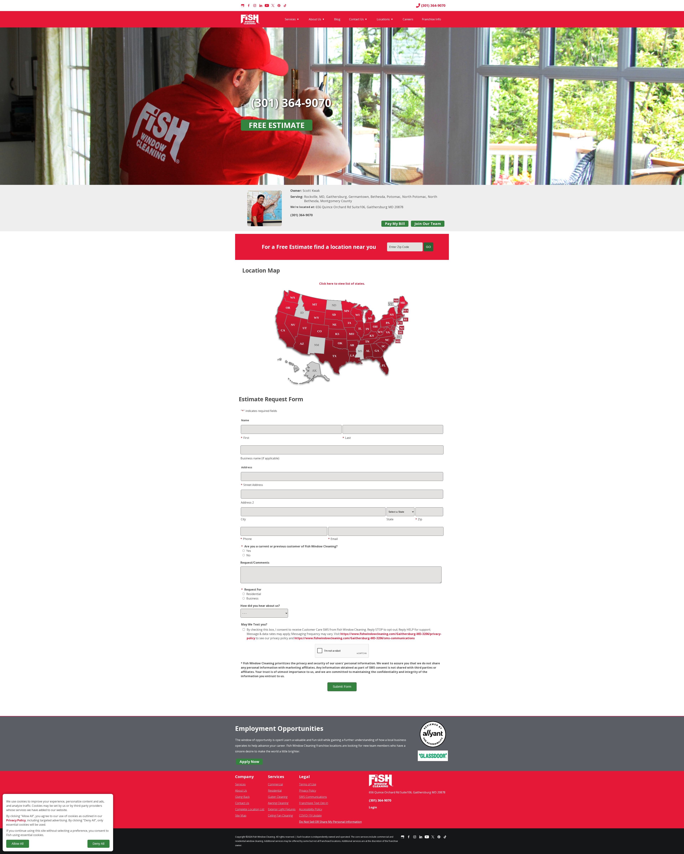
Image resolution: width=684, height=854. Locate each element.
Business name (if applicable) (259, 458)
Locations (383, 19)
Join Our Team (427, 223)
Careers (408, 19)
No (248, 555)
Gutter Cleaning (277, 797)
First (245, 438)
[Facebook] (249, 5)
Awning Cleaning (278, 803)
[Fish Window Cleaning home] (251, 19)
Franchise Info (431, 19)
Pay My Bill (395, 223)
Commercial (275, 784)
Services (290, 19)
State (390, 519)
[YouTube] (267, 5)
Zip (418, 519)
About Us (315, 19)
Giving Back (242, 797)
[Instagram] (255, 5)
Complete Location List (249, 809)
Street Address (252, 485)
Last (347, 438)
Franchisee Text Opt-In (313, 803)
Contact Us (356, 19)
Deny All (98, 843)
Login (373, 807)
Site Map (240, 815)
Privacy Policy (307, 791)
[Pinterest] (279, 5)
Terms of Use (307, 784)
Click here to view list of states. (342, 284)
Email (333, 539)
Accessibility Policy (310, 809)
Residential (253, 594)
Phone (246, 539)
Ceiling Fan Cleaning (280, 815)
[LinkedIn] (261, 5)
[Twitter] (273, 5)
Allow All (18, 843)
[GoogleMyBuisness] (242, 5)
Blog (337, 19)
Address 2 (247, 502)
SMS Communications (313, 797)
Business (252, 598)
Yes (248, 551)
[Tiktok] (285, 5)
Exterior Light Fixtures (282, 809)
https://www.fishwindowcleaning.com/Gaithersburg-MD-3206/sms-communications (354, 638)
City (243, 519)
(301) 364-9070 (433, 5)
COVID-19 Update (310, 815)
